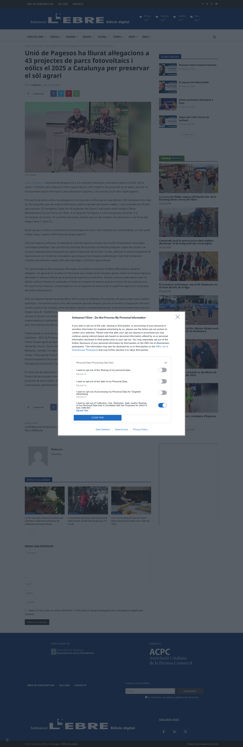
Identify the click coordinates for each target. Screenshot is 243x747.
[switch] (162, 370)
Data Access (121, 429)
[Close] (179, 318)
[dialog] (121, 373)
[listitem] (121, 362)
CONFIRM (98, 417)
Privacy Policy (140, 429)
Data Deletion (103, 429)
